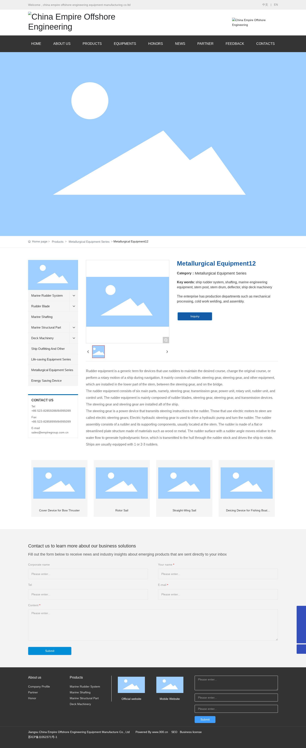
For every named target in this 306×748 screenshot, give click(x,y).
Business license (191, 732)
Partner (33, 692)
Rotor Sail (121, 510)
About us (34, 677)
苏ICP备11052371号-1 (42, 737)
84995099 (64, 410)
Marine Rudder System (85, 686)
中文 (265, 4)
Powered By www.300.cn (152, 732)
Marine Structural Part (84, 698)
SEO (174, 732)
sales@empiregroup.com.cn (49, 432)
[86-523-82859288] (301, 620)
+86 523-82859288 (44, 410)
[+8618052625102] (301, 610)
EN (276, 4)
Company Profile (39, 686)
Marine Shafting (80, 692)
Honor (32, 698)
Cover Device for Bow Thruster (59, 510)
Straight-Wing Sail (184, 510)
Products (57, 241)
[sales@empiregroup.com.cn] (301, 629)
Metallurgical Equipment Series (89, 241)
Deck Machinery (80, 704)
